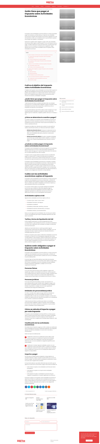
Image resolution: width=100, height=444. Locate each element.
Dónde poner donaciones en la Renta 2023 (68, 101)
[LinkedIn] (40, 387)
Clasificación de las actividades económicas (38, 78)
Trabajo (42, 6)
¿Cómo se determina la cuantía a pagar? (38, 59)
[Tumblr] (37, 387)
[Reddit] (49, 387)
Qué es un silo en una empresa (68, 107)
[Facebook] (26, 387)
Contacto (65, 6)
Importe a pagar (33, 79)
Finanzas (37, 6)
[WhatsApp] (34, 387)
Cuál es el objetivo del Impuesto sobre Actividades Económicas (40, 54)
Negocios (54, 6)
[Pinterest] (32, 387)
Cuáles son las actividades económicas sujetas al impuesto (39, 63)
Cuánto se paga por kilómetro (50, 391)
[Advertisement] (41, 25)
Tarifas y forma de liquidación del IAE (37, 67)
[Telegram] (43, 387)
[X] (29, 387)
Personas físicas (33, 71)
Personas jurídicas (33, 73)
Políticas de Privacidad (54, 440)
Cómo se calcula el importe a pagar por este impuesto (39, 76)
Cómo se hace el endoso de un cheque (68, 104)
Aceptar (89, 440)
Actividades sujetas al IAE (34, 65)
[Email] (46, 387)
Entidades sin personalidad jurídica (36, 74)
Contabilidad (47, 6)
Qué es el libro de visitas (66, 109)
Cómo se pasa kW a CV (30, 391)
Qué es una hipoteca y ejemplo (68, 111)
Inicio (33, 6)
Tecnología (59, 6)
